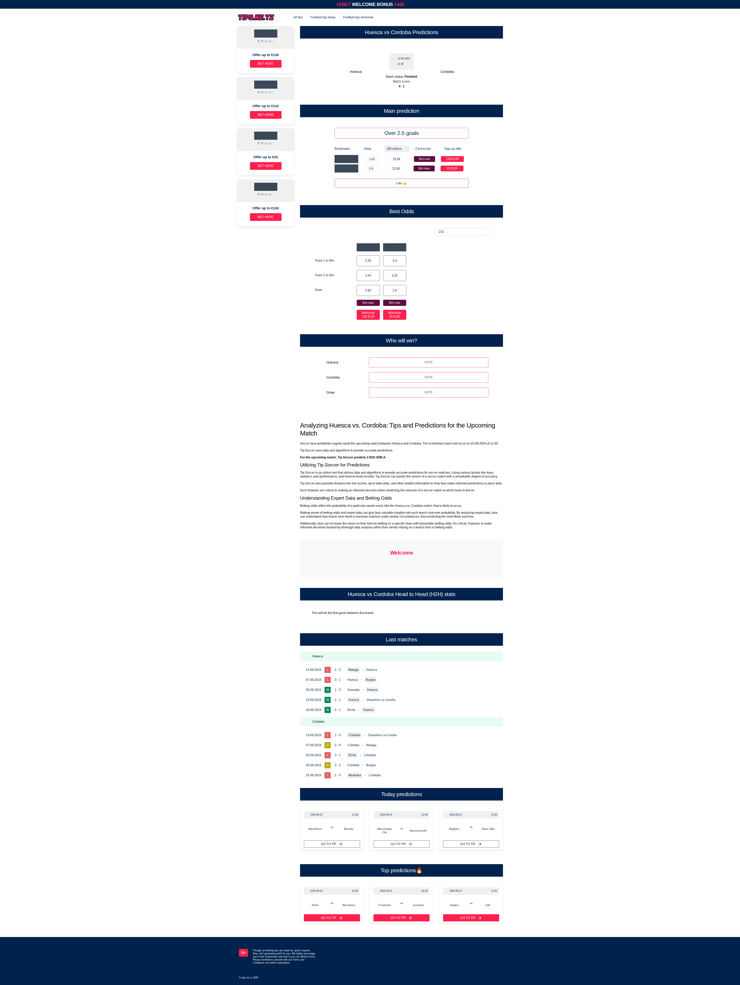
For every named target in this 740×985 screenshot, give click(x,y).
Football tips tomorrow (358, 17)
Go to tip (328, 844)
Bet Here (266, 63)
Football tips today (323, 17)
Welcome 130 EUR (368, 314)
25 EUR (452, 168)
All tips (298, 17)
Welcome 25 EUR (394, 314)
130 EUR (452, 159)
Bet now (424, 159)
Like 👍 (401, 183)
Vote (428, 362)
